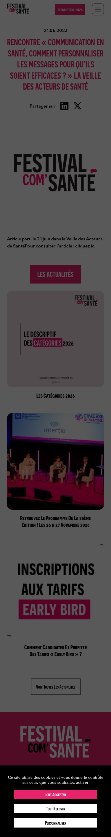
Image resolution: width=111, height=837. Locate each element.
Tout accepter (55, 794)
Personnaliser (55, 822)
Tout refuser (55, 808)
